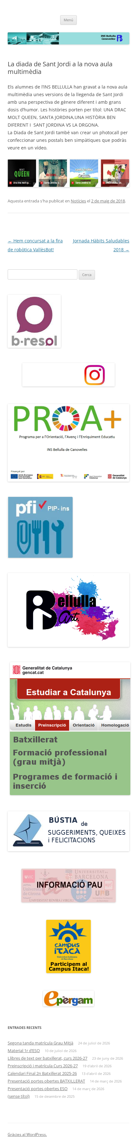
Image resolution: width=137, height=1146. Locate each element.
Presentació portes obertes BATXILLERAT (46, 1081)
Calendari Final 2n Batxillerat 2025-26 (42, 1073)
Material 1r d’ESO (24, 1050)
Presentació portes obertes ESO (38, 1088)
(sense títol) (19, 1096)
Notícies (78, 201)
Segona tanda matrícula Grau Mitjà (40, 1043)
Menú (68, 19)
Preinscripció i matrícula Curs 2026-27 (43, 1066)
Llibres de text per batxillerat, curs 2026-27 (47, 1058)
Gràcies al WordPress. (27, 1134)
